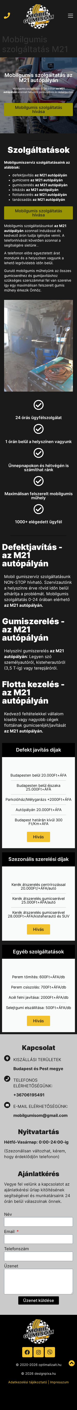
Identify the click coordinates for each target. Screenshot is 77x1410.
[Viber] (50, 1352)
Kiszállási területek (37, 1059)
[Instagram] (38, 1352)
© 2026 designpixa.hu (38, 1373)
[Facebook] (27, 1352)
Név (8, 1214)
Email (10, 1231)
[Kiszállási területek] (7, 1058)
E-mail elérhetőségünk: (41, 1106)
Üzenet (11, 1266)
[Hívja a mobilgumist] (7, 16)
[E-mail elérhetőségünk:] (7, 1105)
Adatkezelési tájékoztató (27, 1382)
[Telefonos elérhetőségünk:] (7, 1079)
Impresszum (59, 1382)
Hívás (38, 836)
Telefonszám (16, 1248)
